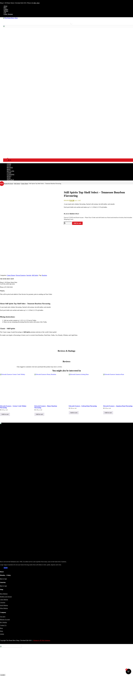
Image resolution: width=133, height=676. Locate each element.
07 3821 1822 (36, 3)
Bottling (10, 171)
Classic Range (24, 183)
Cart (5, 12)
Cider (9, 173)
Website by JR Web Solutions (41, 640)
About (5, 6)
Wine (9, 178)
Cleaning (10, 174)
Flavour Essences (21, 275)
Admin (2, 634)
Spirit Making (4, 605)
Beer (8, 169)
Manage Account (5, 619)
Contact (6, 9)
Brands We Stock (8, 183)
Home (9, 164)
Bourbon (44, 275)
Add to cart (77, 223)
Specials (10, 179)
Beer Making (4, 594)
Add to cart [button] (5, 414)
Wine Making (4, 608)
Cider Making (4, 599)
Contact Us (3, 625)
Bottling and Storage (6, 596)
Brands (10, 167)
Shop (9, 166)
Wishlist (6, 11)
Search (68, 23)
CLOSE (3, 675)
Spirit (9, 176)
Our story (2, 616)
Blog (5, 7)
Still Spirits (17, 183)
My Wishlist (3, 622)
